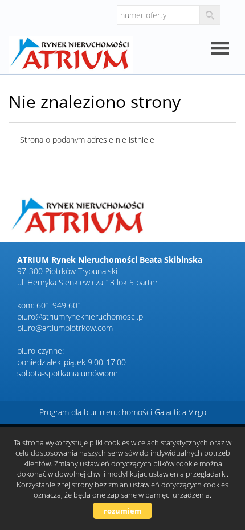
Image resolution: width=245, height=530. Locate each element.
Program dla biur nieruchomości (96, 412)
